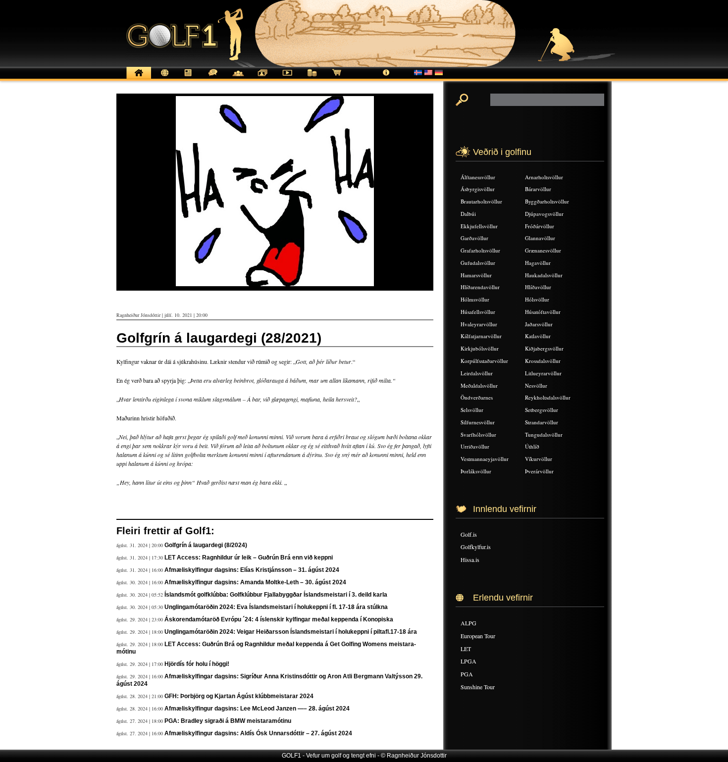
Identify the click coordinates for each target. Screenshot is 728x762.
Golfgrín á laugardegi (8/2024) (205, 545)
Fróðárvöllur (539, 226)
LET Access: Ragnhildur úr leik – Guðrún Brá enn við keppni (248, 557)
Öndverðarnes (477, 397)
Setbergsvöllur (541, 409)
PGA (467, 674)
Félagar (237, 78)
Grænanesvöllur (543, 250)
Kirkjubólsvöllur (480, 348)
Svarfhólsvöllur (478, 434)
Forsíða (138, 78)
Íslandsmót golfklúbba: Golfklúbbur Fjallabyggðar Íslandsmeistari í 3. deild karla (275, 594)
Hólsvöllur (537, 299)
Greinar (188, 78)
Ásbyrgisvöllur (478, 189)
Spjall (213, 78)
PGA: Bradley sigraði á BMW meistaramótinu (227, 720)
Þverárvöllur (539, 471)
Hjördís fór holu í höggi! (196, 663)
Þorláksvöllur (476, 471)
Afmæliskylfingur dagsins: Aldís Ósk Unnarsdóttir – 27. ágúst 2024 (258, 733)
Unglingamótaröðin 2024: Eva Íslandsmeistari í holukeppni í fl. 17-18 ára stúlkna (276, 607)
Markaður (312, 78)
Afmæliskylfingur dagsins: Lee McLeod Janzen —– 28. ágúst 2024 (257, 708)
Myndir (262, 78)
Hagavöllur (538, 262)
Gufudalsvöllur (478, 262)
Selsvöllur (472, 409)
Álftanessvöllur (478, 177)
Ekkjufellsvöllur (479, 226)
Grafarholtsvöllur (480, 250)
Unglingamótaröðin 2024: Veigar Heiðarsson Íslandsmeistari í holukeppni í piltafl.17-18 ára (290, 631)
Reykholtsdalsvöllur (548, 397)
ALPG (468, 623)
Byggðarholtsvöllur (547, 201)
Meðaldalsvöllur (479, 385)
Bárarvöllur (538, 189)
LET (466, 649)
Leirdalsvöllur (477, 373)
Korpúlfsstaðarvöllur (484, 360)
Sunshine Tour (478, 687)
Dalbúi (468, 213)
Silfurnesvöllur (478, 422)
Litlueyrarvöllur (543, 373)
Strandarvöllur (541, 422)
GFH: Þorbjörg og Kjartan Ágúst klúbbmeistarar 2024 (238, 696)
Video (287, 78)
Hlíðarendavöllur (480, 287)
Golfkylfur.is (476, 547)
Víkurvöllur (538, 458)
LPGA (468, 661)
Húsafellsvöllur (478, 311)
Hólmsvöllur (475, 299)
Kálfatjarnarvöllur (481, 336)
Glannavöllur (540, 238)
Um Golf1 (386, 78)
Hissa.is (470, 559)
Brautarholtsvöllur (481, 201)
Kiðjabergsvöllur (544, 348)
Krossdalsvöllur (543, 360)
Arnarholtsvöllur (544, 177)
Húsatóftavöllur (543, 311)
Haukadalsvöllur (544, 275)
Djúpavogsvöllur (544, 213)
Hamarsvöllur (476, 275)
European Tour (478, 636)
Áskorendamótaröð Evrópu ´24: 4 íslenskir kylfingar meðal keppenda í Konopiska (278, 619)
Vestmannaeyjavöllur (485, 458)
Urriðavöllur (475, 446)
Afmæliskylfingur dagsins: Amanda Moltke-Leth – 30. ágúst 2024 (255, 582)
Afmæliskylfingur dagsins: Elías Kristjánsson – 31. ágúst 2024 (251, 569)
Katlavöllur (538, 336)
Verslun (336, 78)
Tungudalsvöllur (544, 434)
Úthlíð (532, 446)
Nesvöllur (536, 385)
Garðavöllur (474, 238)
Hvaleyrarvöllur (479, 324)
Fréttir (163, 78)
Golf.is (469, 534)
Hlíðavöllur (538, 287)
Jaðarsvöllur (539, 324)
